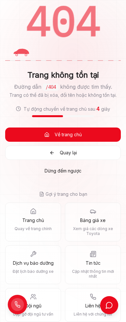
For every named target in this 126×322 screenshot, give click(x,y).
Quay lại (68, 152)
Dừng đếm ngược (63, 170)
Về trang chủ (68, 134)
